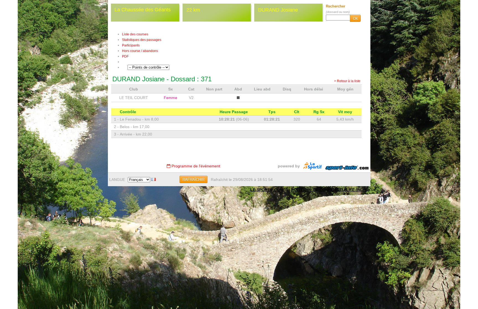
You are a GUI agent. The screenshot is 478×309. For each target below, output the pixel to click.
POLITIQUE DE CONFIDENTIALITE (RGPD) (330, 190)
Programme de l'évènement (195, 166)
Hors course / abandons (140, 51)
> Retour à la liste (347, 81)
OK (355, 19)
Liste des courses (135, 34)
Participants (131, 45)
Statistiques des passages (141, 40)
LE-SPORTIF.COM (266, 190)
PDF (125, 56)
